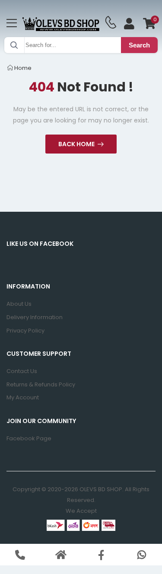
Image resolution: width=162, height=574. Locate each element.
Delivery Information (34, 317)
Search (139, 45)
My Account (22, 397)
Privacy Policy (25, 330)
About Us (19, 304)
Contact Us (21, 371)
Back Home (76, 144)
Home (22, 68)
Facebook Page (28, 438)
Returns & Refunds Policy (40, 384)
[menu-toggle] (11, 23)
